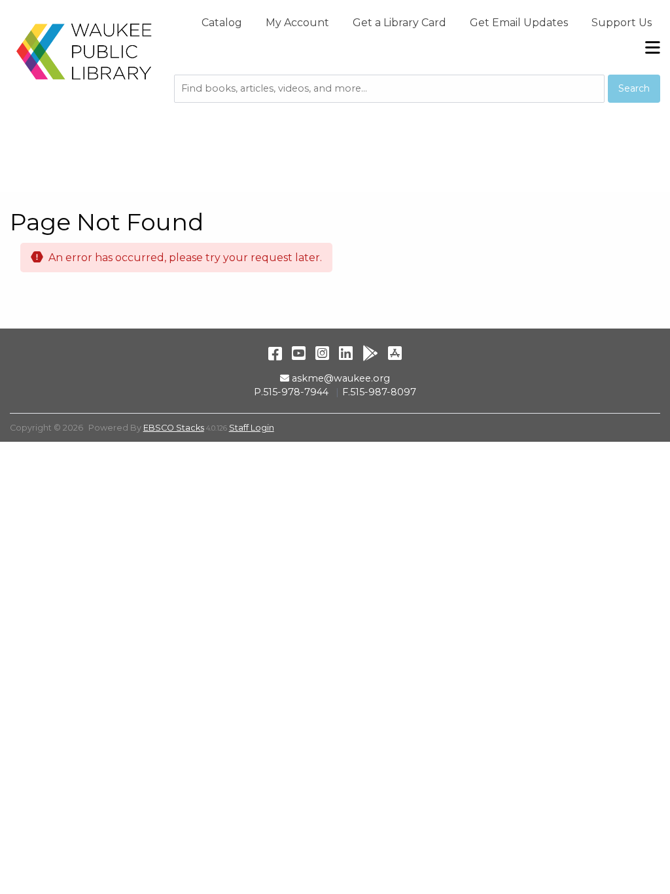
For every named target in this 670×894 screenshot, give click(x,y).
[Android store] (370, 353)
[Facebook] (275, 353)
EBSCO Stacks (173, 428)
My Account (297, 22)
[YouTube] (299, 353)
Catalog (222, 22)
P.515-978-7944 (291, 392)
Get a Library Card (399, 22)
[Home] (84, 51)
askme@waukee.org (340, 378)
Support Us (621, 22)
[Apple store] (395, 353)
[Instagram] (322, 353)
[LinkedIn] (346, 353)
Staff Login (251, 428)
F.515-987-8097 (379, 392)
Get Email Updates (519, 22)
